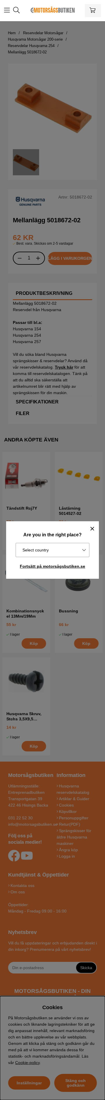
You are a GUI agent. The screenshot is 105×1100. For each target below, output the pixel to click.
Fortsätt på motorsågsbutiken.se (52, 566)
